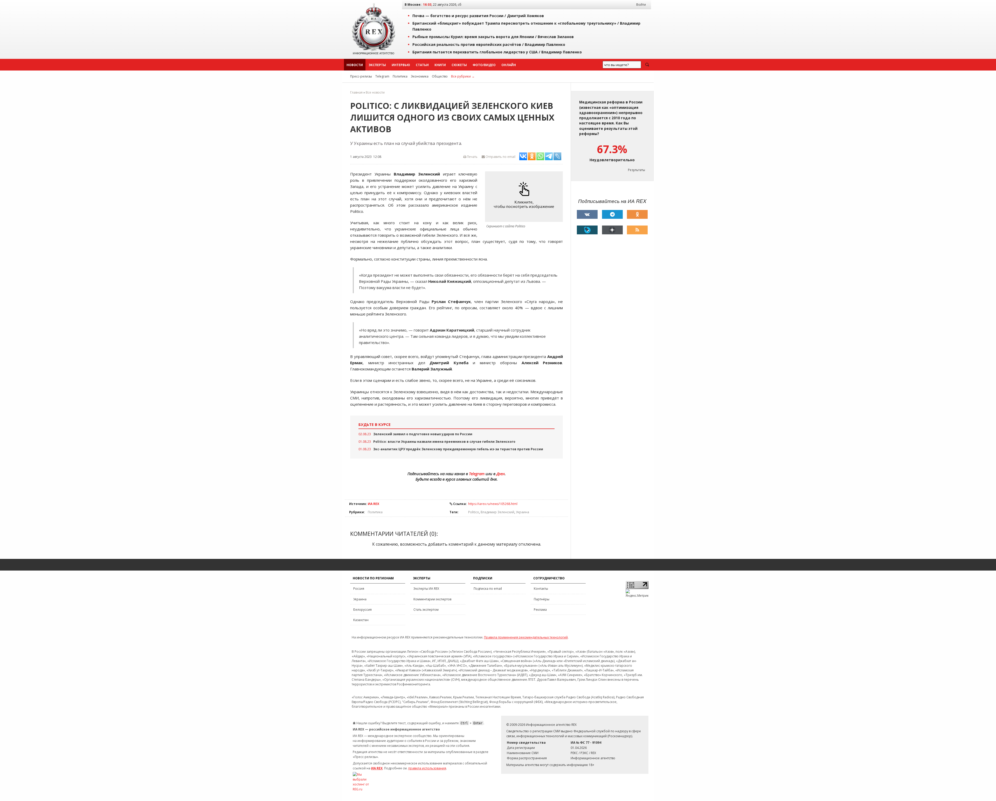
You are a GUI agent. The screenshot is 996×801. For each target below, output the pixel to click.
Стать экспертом (426, 609)
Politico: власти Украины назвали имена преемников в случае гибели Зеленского (444, 441)
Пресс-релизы (361, 76)
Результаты (636, 170)
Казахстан (361, 620)
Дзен (500, 473)
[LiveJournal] (587, 230)
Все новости (375, 92)
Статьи (422, 65)
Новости (355, 65)
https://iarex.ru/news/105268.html (492, 504)
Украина (522, 512)
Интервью (401, 65)
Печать (472, 156)
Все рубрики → (463, 76)
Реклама (540, 609)
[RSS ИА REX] (637, 230)
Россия (358, 588)
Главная (356, 92)
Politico (473, 512)
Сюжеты (459, 65)
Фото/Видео (484, 65)
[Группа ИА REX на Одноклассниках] (637, 214)
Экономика (419, 76)
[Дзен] (612, 230)
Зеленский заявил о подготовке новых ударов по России (422, 434)
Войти (641, 4)
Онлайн (508, 65)
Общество (440, 76)
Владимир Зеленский (497, 512)
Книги (440, 65)
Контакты (541, 588)
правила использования (427, 768)
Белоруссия (362, 609)
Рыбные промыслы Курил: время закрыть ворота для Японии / (493, 36)
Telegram (382, 76)
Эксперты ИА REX (426, 588)
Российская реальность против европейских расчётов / (488, 44)
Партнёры (541, 599)
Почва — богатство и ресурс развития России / (478, 15)
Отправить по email (500, 156)
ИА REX (373, 504)
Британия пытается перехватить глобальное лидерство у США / (497, 52)
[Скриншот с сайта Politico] (525, 196)
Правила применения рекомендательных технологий (526, 637)
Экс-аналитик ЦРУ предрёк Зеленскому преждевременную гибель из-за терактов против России (458, 449)
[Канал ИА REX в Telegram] (612, 214)
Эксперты (377, 65)
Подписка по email (488, 588)
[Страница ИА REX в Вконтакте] (587, 214)
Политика (400, 76)
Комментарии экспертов (432, 599)
